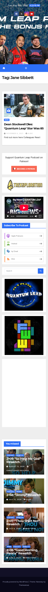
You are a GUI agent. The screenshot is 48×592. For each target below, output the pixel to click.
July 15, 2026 (15, 499)
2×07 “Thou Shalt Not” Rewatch (23, 522)
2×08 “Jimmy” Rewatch (23, 495)
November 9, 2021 (15, 133)
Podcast (10, 455)
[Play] (8, 216)
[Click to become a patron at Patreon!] (24, 168)
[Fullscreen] (40, 216)
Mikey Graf (30, 529)
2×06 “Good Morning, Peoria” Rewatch (22, 551)
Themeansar (24, 585)
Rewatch (20, 455)
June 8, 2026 (15, 558)
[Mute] (36, 216)
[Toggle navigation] (26, 68)
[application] (24, 208)
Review (19, 491)
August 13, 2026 (17, 466)
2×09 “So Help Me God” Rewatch (23, 460)
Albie (30, 133)
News (7, 120)
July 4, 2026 (15, 529)
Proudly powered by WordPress (16, 582)
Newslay (39, 582)
